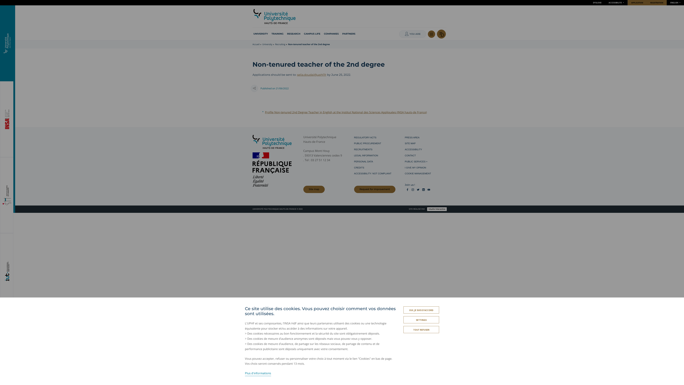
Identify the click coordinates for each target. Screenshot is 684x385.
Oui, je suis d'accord (421, 310)
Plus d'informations (258, 373)
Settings (421, 320)
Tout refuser (421, 329)
